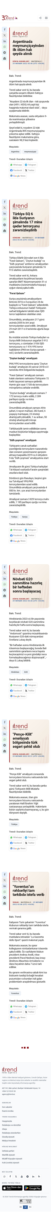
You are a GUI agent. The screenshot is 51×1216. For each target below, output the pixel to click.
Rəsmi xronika (7, 1111)
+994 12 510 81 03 (9, 1091)
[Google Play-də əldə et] (33, 1188)
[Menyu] (46, 18)
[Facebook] (10, 1176)
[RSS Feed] (39, 1176)
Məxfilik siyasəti (8, 1155)
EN (21, 1207)
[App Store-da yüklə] (12, 1188)
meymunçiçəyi (30, 152)
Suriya (24, 517)
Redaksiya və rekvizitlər (11, 1125)
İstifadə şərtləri (8, 1151)
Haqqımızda (7, 1121)
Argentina (15, 152)
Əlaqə (4, 1129)
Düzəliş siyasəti (8, 1137)
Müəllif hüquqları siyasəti (12, 1159)
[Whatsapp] (4, 1176)
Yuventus (15, 993)
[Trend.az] (10, 18)
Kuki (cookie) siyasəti (10, 1163)
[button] (4, 29)
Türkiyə (14, 517)
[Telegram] (27, 1176)
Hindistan (15, 672)
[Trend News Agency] (9, 1070)
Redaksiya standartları (11, 1133)
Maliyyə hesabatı (9, 1141)
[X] (16, 1176)
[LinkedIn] (33, 1176)
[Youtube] (21, 1176)
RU (30, 1207)
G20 (26, 672)
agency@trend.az (8, 1094)
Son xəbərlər (7, 1107)
